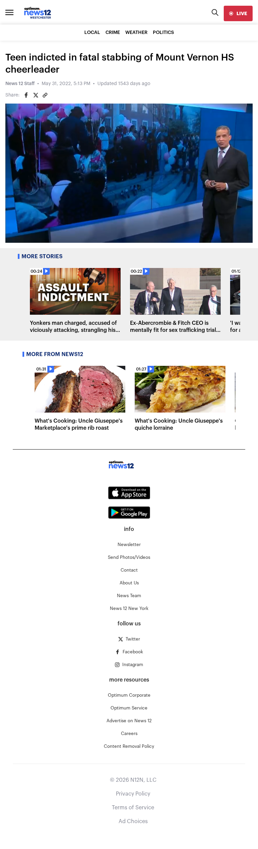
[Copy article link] (45, 95)
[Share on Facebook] (26, 95)
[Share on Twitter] (35, 95)
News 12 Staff (20, 83)
